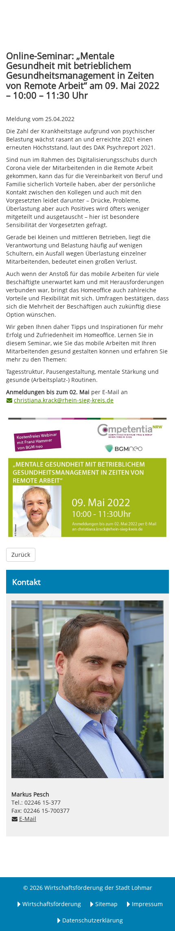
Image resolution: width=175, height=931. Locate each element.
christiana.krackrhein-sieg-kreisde (64, 400)
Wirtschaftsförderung (51, 904)
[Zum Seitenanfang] (152, 908)
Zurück (20, 554)
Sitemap (106, 904)
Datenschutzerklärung (92, 920)
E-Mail (27, 819)
